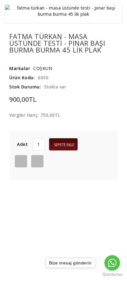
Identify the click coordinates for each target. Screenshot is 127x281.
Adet (22, 144)
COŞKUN (42, 68)
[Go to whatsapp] (112, 263)
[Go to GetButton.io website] (112, 275)
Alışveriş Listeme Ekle (21, 161)
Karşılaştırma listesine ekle (37, 161)
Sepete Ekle (64, 144)
